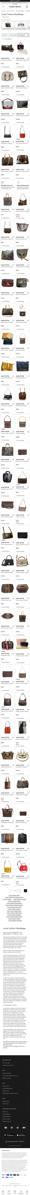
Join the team (6, 1119)
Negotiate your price (7, 185)
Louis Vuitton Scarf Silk (14, 907)
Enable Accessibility (15, 1)
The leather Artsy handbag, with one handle (13, 1047)
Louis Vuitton (10, 11)
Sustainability (6, 1114)
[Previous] (10, 890)
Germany (22, 1185)
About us (5, 1112)
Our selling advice (7, 1088)
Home (3, 11)
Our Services (6, 1060)
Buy (3, 1070)
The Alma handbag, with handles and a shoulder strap (14, 1044)
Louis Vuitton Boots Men (14, 903)
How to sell (5, 1086)
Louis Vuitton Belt (14, 896)
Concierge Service (7, 1065)
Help (3, 1098)
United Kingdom (9, 1185)
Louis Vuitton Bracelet (14, 915)
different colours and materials (16, 993)
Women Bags (20, 11)
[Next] (19, 890)
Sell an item (5, 1091)
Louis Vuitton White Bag (14, 913)
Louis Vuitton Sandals (15, 921)
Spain (26, 1185)
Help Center (5, 1101)
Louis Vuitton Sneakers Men (14, 905)
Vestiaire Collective (9, 1108)
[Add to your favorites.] (13, 58)
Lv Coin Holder (6, 899)
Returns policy (6, 1078)
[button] (27, 7)
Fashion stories (6, 1121)
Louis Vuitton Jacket (19, 899)
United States (16, 1185)
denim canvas (22, 1026)
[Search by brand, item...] (3, 6)
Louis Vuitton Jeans (14, 901)
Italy (15, 1186)
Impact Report (6, 1116)
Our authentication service (10, 1076)
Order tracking (6, 1073)
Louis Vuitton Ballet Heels (14, 917)
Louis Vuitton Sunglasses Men (14, 897)
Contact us (5, 1104)
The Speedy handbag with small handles (14, 1042)
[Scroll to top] (25, 890)
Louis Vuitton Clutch (14, 909)
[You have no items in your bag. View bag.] (27, 7)
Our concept (6, 1063)
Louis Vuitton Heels (14, 919)
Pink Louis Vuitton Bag (14, 911)
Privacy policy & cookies (14, 1145)
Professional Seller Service (10, 1093)
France (3, 1185)
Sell (3, 1083)
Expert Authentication (23, 185)
